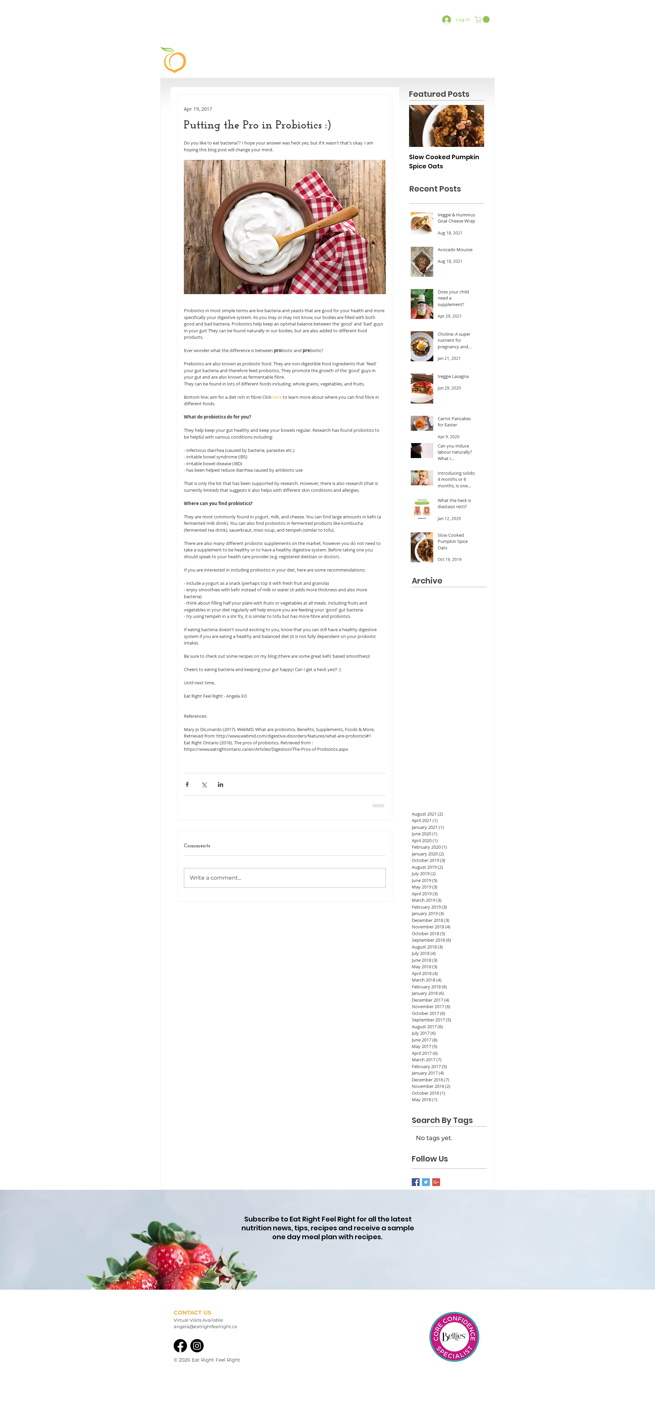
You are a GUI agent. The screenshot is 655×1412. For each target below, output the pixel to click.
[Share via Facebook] (187, 784)
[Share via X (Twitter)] (204, 784)
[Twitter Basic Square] (426, 1182)
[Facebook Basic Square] (416, 1182)
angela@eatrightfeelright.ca (205, 1326)
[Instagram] (197, 1345)
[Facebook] (180, 1345)
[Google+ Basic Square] (436, 1182)
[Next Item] (473, 126)
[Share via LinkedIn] (220, 784)
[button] (483, 19)
